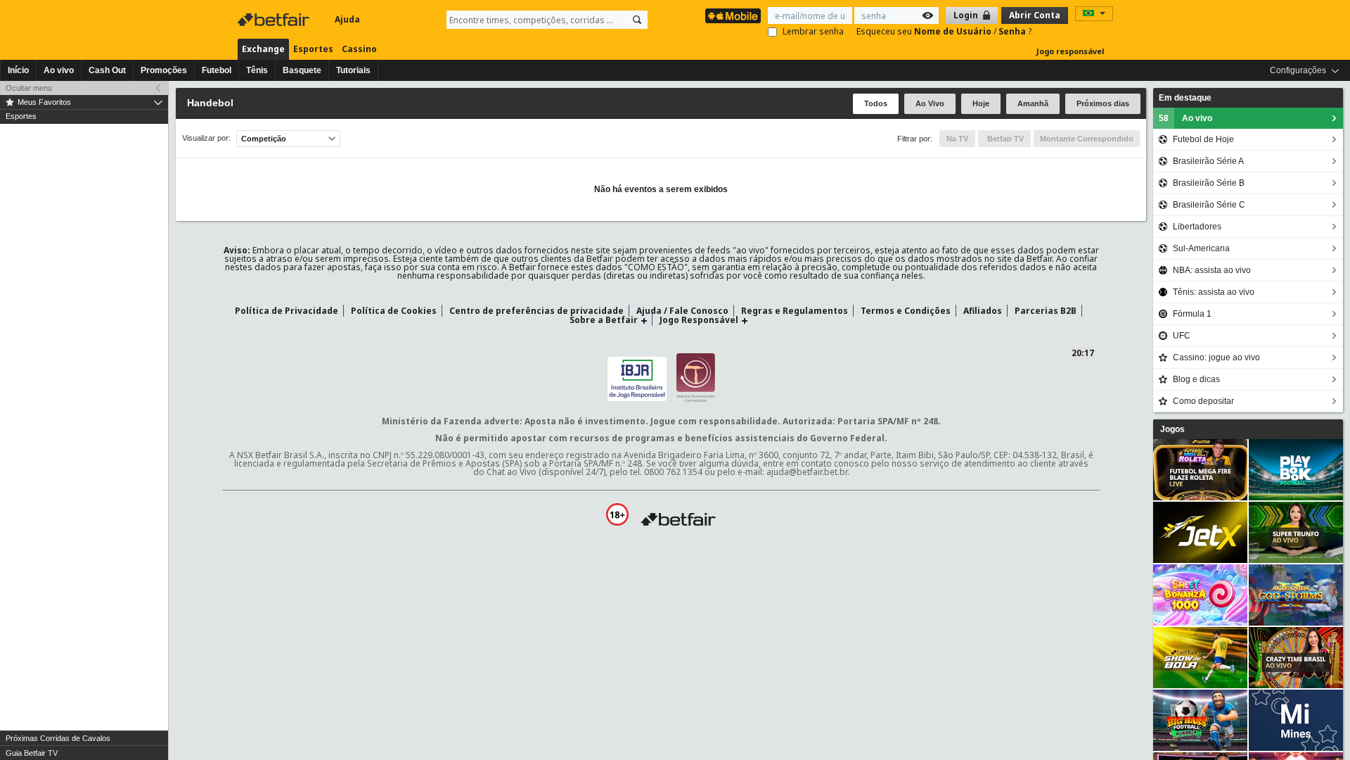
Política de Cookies (394, 311)
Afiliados (982, 311)
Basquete (302, 70)
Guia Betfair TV (32, 753)
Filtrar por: (914, 138)
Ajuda (347, 19)
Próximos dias (1102, 103)
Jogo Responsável (699, 320)
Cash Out (107, 70)
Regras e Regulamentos (794, 311)
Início (18, 70)
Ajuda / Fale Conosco (682, 311)
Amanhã (1032, 103)
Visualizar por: (206, 138)
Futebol (216, 70)
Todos (875, 103)
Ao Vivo (929, 103)
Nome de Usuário (954, 31)
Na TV (957, 138)
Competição (263, 138)
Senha (1013, 31)
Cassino (359, 49)
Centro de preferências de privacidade (536, 311)
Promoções (164, 70)
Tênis (257, 70)
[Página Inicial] (275, 19)
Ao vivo (59, 70)
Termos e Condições (906, 311)
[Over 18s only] (617, 514)
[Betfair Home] (678, 519)
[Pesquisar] (637, 20)
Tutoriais (353, 70)
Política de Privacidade (286, 311)
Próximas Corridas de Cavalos (58, 738)
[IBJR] (637, 377)
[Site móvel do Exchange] (733, 15)
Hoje (980, 103)
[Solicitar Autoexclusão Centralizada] (695, 377)
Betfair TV (1004, 138)
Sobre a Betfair (604, 320)
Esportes (313, 49)
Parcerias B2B (1045, 311)
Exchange (263, 49)
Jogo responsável (1070, 51)
